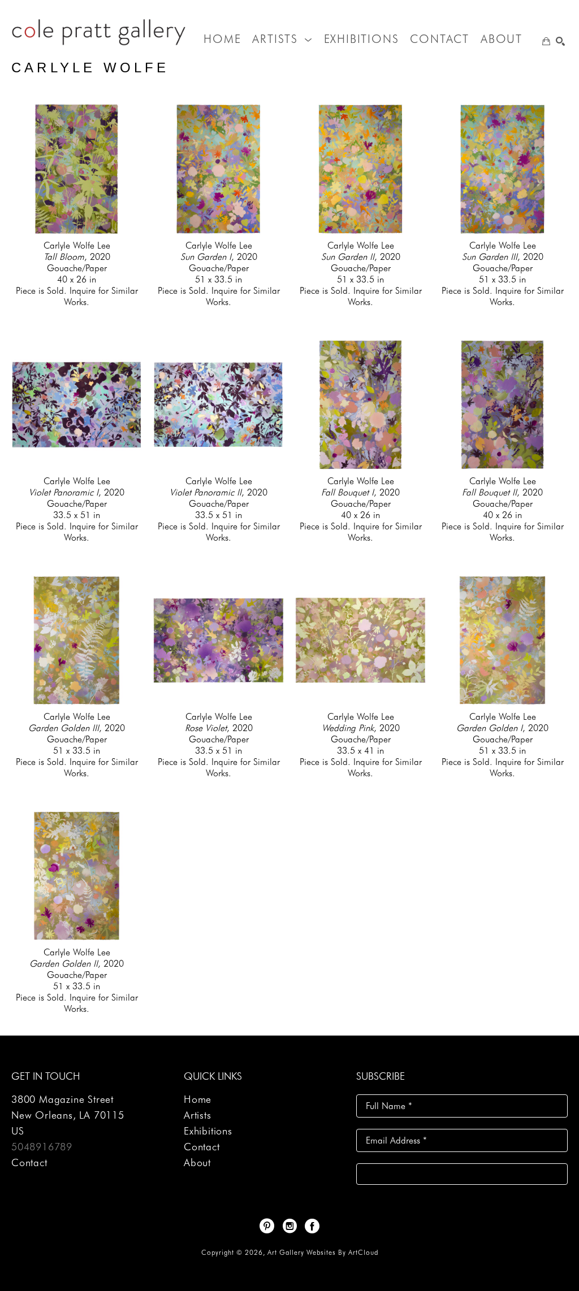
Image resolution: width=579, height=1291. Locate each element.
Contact (29, 1162)
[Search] (560, 41)
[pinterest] (267, 1226)
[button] (282, 39)
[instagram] (289, 1226)
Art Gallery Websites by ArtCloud (322, 1252)
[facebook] (312, 1226)
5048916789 (41, 1147)
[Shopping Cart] (546, 41)
